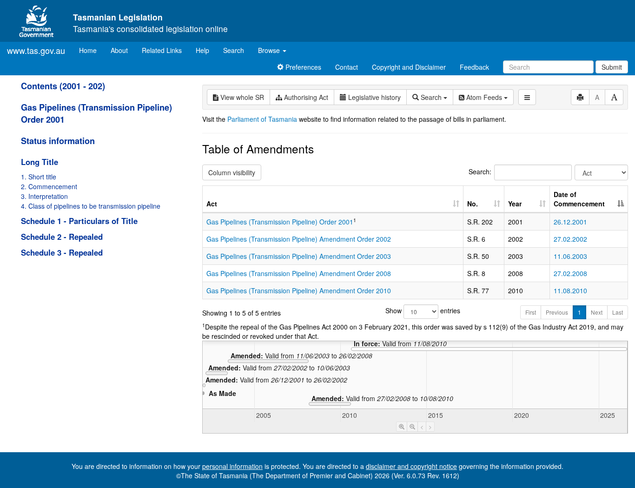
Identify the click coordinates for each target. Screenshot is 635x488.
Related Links (162, 50)
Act (211, 203)
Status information (58, 141)
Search (233, 50)
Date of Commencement (579, 199)
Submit (612, 67)
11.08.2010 (570, 290)
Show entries (415, 310)
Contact (346, 67)
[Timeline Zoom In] (401, 427)
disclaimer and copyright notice (411, 466)
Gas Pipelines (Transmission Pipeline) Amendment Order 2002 (298, 239)
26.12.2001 (570, 221)
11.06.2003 (570, 256)
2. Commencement (49, 186)
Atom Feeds (484, 97)
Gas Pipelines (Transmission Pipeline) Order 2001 (279, 221)
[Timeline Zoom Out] (412, 427)
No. (472, 203)
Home (91, 50)
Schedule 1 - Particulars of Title (79, 220)
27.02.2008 (570, 273)
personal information (232, 466)
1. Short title (38, 176)
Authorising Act (305, 97)
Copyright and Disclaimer (409, 67)
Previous (557, 312)
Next (596, 312)
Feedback (474, 67)
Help (202, 50)
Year (515, 203)
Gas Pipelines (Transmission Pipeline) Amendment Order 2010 (298, 290)
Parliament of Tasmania (262, 119)
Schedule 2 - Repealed (62, 236)
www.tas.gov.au (36, 50)
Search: (480, 171)
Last (617, 312)
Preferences (302, 67)
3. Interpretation (44, 196)
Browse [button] (270, 50)
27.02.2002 (570, 239)
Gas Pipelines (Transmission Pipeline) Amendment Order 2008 (298, 273)
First (530, 312)
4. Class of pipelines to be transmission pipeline (90, 206)
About (119, 50)
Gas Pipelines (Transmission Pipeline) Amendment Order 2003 (298, 256)
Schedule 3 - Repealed (62, 252)
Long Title (39, 161)
